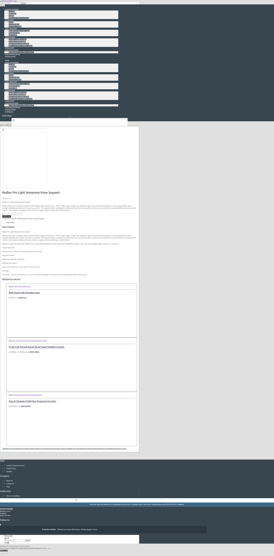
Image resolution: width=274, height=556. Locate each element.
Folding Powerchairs (17, 41)
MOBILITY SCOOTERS (12, 62)
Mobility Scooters (12, 9)
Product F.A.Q (11, 469)
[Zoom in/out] (1, 553)
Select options (34, 352)
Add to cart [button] (23, 298)
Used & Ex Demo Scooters (19, 18)
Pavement (12, 14)
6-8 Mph (12, 11)
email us (180, 504)
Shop (8, 487)
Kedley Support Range (25, 218)
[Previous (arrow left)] (1, 555)
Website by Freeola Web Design (69, 529)
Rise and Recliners (11, 50)
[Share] (5, 553)
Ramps (11, 22)
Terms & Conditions (13, 496)
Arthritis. (14, 218)
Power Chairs (10, 37)
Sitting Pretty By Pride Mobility (21, 52)
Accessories (9, 20)
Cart (6, 542)
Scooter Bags (14, 24)
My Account (8, 536)
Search (23, 3)
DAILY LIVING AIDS (11, 82)
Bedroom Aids (14, 33)
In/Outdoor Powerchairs (19, 44)
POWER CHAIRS (10, 90)
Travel (11, 16)
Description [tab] (10, 222)
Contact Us (9, 112)
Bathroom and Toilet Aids (19, 31)
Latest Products (39, 218)
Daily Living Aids (11, 29)
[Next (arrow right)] (3, 555)
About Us (9, 481)
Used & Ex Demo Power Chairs (20, 46)
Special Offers (10, 56)
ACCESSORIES (9, 73)
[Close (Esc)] (7, 553)
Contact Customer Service (15, 466)
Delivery (9, 472)
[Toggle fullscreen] (3, 553)
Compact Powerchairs (18, 39)
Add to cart (6, 216)
